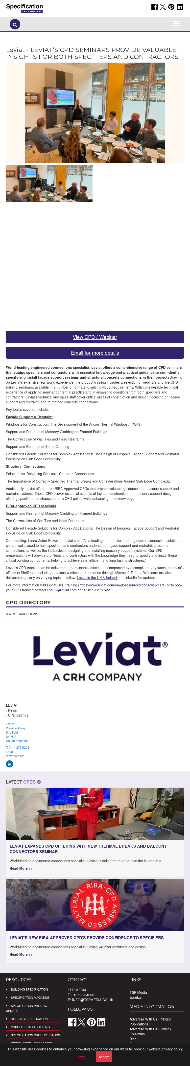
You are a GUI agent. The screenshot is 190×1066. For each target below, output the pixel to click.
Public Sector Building (30, 1027)
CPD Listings (18, 715)
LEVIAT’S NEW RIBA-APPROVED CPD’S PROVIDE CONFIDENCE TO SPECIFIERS (87, 937)
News (12, 710)
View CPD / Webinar (95, 336)
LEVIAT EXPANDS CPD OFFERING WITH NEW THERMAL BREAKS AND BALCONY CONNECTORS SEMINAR (88, 849)
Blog (133, 1038)
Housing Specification (29, 1019)
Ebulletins (137, 1033)
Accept (104, 1056)
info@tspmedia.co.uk (92, 999)
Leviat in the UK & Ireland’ (97, 577)
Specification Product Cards (35, 1035)
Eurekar (136, 997)
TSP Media (138, 992)
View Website (15, 756)
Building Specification (29, 989)
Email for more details (95, 352)
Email (10, 751)
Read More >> (21, 868)
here (81, 1056)
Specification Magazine (30, 997)
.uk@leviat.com (62, 589)
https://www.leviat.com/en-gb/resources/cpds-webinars (122, 584)
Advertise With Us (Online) (150, 1028)
